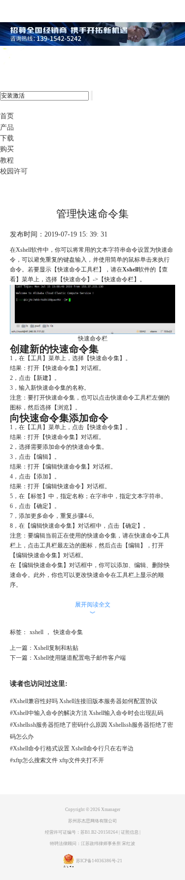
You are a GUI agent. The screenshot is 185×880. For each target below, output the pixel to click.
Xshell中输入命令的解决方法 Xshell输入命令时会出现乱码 (86, 713)
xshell (36, 632)
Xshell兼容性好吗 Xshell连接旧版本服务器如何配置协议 (83, 701)
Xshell (130, 269)
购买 (7, 149)
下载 (7, 138)
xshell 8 (48, 56)
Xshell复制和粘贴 (56, 647)
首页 (7, 116)
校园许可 (14, 171)
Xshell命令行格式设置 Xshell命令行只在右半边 (72, 748)
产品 (7, 127)
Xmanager (110, 809)
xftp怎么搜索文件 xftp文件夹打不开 (57, 760)
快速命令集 (68, 632)
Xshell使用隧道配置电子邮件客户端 (80, 657)
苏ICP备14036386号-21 (99, 861)
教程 (7, 160)
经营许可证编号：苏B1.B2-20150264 (81, 832)
